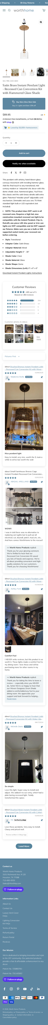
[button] (12, 300)
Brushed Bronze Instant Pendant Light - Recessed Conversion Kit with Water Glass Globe (24, 719)
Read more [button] (11, 699)
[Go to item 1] (6, 73)
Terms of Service (10, 928)
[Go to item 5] (40, 72)
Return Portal (8, 937)
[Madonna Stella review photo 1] (24, 416)
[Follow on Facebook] (4, 989)
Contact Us (7, 908)
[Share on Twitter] (16, 172)
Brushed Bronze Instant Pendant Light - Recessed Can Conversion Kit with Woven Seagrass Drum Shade (24, 369)
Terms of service (35, 1012)
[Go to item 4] (32, 73)
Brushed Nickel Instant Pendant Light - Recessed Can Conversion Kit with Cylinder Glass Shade (24, 812)
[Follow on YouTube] (25, 989)
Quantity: (6, 137)
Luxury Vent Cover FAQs (11, 914)
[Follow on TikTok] (31, 989)
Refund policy (8, 932)
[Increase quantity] (16, 143)
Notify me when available (24, 163)
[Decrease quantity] (6, 143)
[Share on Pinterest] (20, 172)
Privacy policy (21, 1012)
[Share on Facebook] (11, 172)
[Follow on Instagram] (11, 989)
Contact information (24, 1015)
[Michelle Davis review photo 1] (24, 757)
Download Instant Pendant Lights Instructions (22, 273)
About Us (7, 904)
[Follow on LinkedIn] (38, 989)
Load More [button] (24, 846)
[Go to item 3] (23, 73)
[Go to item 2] (15, 73)
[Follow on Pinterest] (18, 989)
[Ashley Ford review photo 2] (8, 649)
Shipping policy (8, 1015)
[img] (10, 373)
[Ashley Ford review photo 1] (24, 619)
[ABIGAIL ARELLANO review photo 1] (24, 506)
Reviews (6, 942)
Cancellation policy (10, 1017)
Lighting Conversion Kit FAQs (11, 922)
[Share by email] (25, 172)
